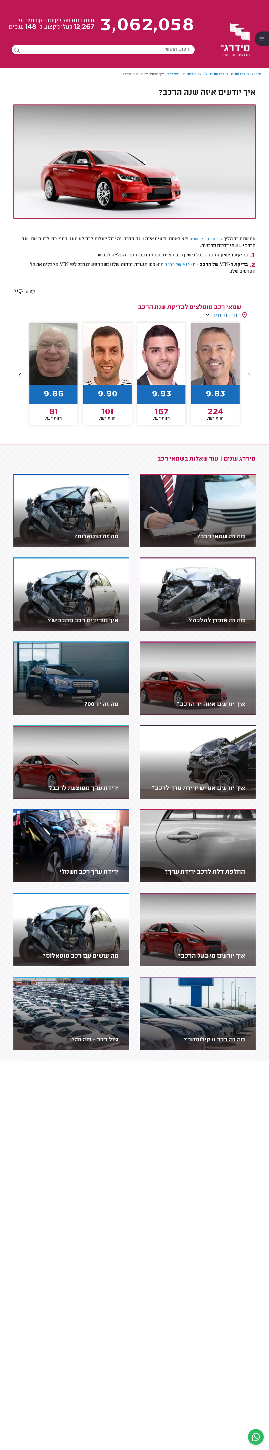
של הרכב (178, 265)
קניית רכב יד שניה (206, 239)
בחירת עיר (226, 316)
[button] (20, 375)
